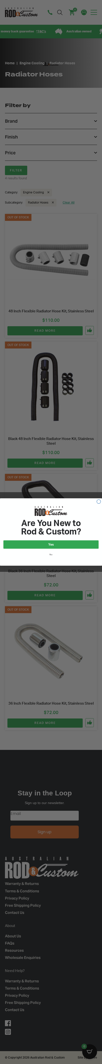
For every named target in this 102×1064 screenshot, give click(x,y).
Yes (51, 544)
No (51, 555)
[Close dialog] (99, 502)
